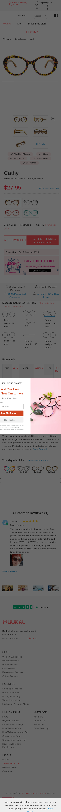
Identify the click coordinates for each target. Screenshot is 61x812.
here (22, 429)
